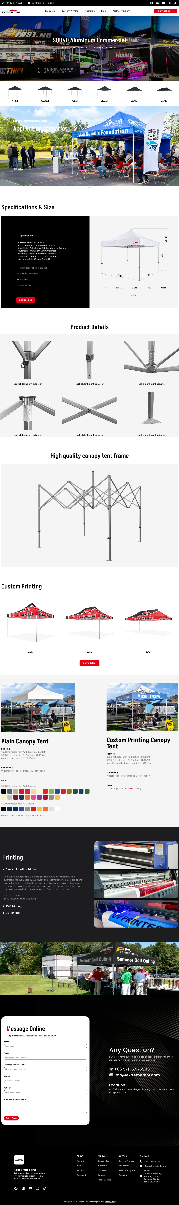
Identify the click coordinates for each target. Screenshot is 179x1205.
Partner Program (121, 10)
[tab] (104, 287)
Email (7, 1053)
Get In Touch (11, 1118)
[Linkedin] (23, 1188)
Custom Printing (69, 10)
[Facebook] (16, 1188)
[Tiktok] (44, 1188)
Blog (103, 10)
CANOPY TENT (78, 47)
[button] (88, 187)
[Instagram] (37, 1188)
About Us (90, 10)
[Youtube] (30, 1188)
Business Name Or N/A (14, 1065)
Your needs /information (15, 1099)
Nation (7, 1088)
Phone (7, 1076)
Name (7, 1042)
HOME (64, 47)
